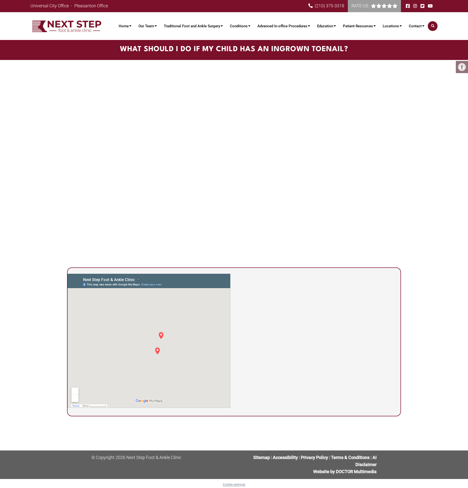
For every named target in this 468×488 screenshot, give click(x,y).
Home (124, 26)
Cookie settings (234, 484)
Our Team (146, 26)
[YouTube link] (430, 6)
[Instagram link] (415, 6)
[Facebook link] (408, 6)
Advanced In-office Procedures (282, 26)
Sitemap (261, 457)
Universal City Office (50, 5)
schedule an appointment (268, 191)
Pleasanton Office (91, 5)
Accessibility (285, 457)
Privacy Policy (315, 457)
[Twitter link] (423, 6)
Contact (415, 26)
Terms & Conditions (350, 457)
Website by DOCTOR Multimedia (345, 471)
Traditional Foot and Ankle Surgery (192, 26)
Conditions (239, 26)
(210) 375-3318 (329, 5)
